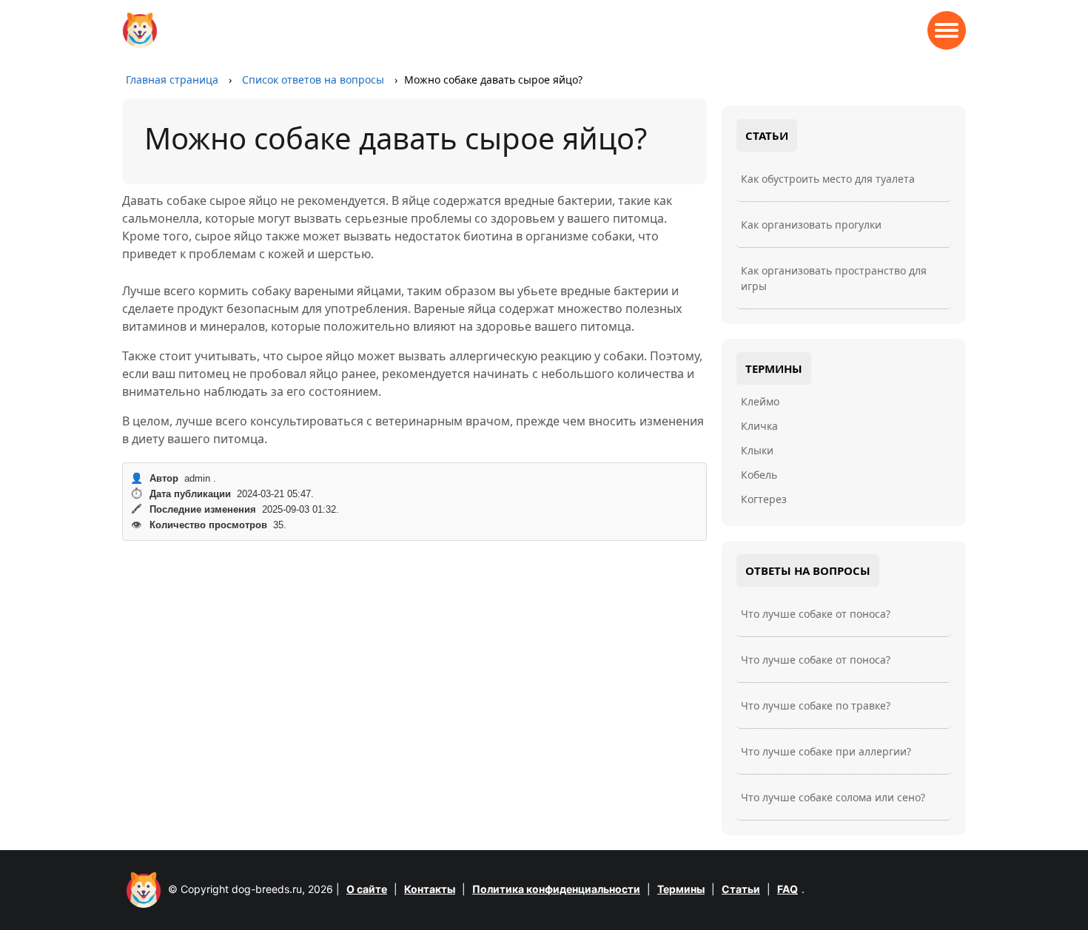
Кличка (759, 426)
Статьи (741, 889)
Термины (681, 889)
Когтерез (764, 499)
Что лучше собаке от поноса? (815, 614)
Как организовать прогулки (811, 225)
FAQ (787, 889)
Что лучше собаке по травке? (815, 705)
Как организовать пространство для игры (834, 278)
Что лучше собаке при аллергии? (826, 751)
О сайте (366, 889)
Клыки (757, 450)
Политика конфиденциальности (556, 889)
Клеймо (760, 401)
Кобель (759, 475)
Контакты (429, 889)
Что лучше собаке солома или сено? (833, 797)
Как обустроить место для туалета (828, 179)
